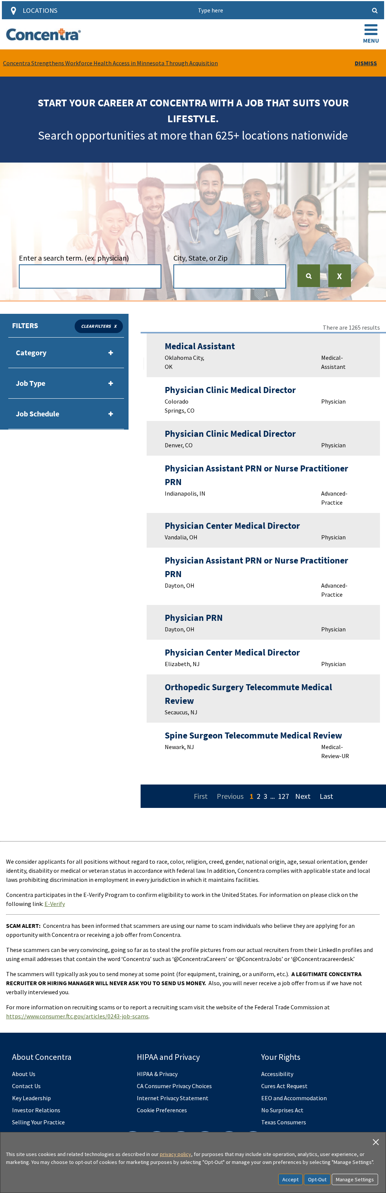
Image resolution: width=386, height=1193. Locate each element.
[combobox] (90, 276)
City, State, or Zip (200, 258)
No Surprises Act (282, 1110)
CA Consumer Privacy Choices (174, 1086)
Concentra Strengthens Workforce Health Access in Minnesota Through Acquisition (110, 63)
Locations (40, 10)
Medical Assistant (200, 346)
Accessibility (277, 1074)
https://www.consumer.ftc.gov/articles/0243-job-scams (77, 1016)
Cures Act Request (284, 1086)
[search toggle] (375, 10)
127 (283, 796)
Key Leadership (31, 1098)
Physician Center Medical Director (232, 525)
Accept (290, 1179)
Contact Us (26, 1086)
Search (311, 275)
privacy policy (175, 1154)
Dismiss (366, 63)
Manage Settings (355, 1179)
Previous (230, 796)
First (201, 796)
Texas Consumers (283, 1122)
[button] (371, 34)
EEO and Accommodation (294, 1098)
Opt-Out (317, 1179)
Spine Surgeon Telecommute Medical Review (253, 735)
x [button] (115, 326)
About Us (23, 1074)
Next (303, 796)
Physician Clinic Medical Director (230, 390)
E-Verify (54, 903)
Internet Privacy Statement (172, 1098)
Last (326, 796)
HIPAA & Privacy (157, 1074)
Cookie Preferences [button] (162, 1110)
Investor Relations (36, 1110)
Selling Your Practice (38, 1122)
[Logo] (43, 34)
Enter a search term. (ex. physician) (74, 258)
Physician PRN (194, 617)
